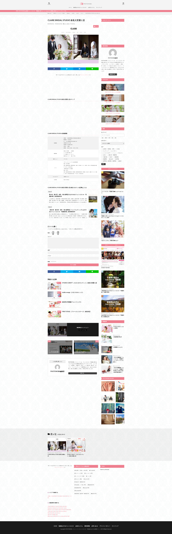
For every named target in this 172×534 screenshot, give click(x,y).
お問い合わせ (94, 526)
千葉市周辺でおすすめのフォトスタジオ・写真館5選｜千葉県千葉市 (112, 291)
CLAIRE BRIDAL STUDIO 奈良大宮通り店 (92, 13)
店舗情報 (78, 487)
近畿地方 (68, 13)
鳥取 (49, 513)
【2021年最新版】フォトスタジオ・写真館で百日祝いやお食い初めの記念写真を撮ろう (118, 370)
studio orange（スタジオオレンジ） (73, 292)
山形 (63, 506)
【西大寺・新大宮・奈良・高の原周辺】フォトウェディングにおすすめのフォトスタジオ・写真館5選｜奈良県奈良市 (68, 210)
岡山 (54, 513)
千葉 (59, 508)
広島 (57, 513)
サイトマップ (99, 7)
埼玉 (57, 508)
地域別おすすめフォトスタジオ (79, 7)
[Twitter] (66, 68)
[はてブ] (79, 68)
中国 (63, 496)
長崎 (54, 516)
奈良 (59, 292)
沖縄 (68, 516)
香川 (51, 514)
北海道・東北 (50, 496)
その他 (92, 470)
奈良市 (77, 13)
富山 (51, 509)
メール (49, 255)
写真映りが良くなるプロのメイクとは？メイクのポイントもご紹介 (112, 217)
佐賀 (51, 516)
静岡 (67, 509)
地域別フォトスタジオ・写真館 (59, 13)
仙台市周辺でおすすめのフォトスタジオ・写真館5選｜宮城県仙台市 (112, 316)
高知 (57, 514)
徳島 (49, 514)
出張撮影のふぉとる (117, 347)
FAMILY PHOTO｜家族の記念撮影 (113, 123)
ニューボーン (89, 473)
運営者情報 (87, 526)
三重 (49, 511)
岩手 (55, 506)
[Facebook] (54, 68)
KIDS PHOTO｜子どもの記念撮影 (113, 102)
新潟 (49, 509)
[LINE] (92, 68)
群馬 (54, 508)
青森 (52, 506)
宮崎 (62, 516)
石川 (54, 509)
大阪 (57, 511)
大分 (59, 516)
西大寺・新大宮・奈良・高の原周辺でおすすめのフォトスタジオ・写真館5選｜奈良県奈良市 (68, 195)
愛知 (70, 509)
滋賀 (51, 511)
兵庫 (59, 511)
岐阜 (65, 509)
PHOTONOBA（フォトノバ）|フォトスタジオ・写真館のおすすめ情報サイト (83, 529)
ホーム (70, 7)
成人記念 (86, 487)
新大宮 (68, 23)
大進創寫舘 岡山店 (117, 336)
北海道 (49, 506)
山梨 (59, 509)
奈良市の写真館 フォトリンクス (71, 302)
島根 (51, 513)
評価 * (49, 261)
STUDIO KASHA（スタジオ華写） (118, 327)
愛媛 (54, 514)
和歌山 (65, 511)
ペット (89, 476)
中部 (58, 496)
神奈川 (62, 508)
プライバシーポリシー (84, 74)
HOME (50, 13)
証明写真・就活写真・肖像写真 (82, 493)
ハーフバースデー (80, 476)
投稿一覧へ (82, 373)
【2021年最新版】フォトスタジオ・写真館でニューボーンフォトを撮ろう (118, 359)
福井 (57, 509)
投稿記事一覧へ (112, 74)
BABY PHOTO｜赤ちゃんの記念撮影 (113, 92)
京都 (54, 511)
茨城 (49, 508)
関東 (55, 496)
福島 (66, 506)
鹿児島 (65, 516)
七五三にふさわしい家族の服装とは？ (109, 240)
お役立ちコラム (91, 7)
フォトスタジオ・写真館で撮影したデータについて (112, 192)
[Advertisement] (73, 85)
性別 (49, 232)
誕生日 (94, 493)
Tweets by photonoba (104, 469)
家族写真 (91, 484)
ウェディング (79, 473)
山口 (59, 513)
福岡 (49, 516)
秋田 (58, 506)
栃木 (51, 508)
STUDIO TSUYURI (105, 267)
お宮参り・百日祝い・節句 (81, 470)
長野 (62, 509)
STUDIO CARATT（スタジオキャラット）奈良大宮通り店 (79, 283)
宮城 (60, 506)
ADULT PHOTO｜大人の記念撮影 (113, 113)
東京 (66, 508)
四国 (66, 496)
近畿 (60, 496)
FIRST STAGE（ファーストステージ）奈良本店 (76, 311)
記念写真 (78, 490)
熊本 (57, 516)
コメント (49, 236)
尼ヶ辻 (82, 13)
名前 (49, 250)
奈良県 (73, 13)
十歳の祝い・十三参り (81, 484)
